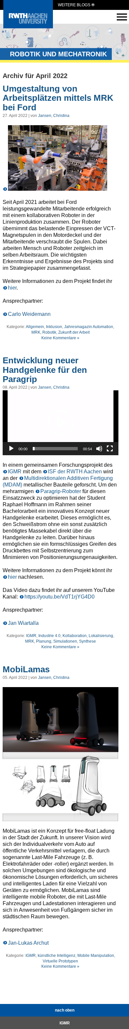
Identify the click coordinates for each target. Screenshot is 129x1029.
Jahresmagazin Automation (88, 326)
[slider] (55, 448)
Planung (43, 641)
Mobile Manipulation (95, 955)
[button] (60, 423)
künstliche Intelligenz (56, 955)
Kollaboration (75, 635)
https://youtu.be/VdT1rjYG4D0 (59, 596)
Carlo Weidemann (29, 314)
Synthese (87, 641)
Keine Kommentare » (60, 338)
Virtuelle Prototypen (60, 961)
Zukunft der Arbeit (74, 332)
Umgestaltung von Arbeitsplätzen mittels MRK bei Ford (58, 98)
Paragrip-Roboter (60, 491)
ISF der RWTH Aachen (75, 471)
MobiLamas (26, 669)
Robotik (49, 332)
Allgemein (35, 326)
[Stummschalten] (99, 448)
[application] (60, 422)
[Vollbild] (110, 448)
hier (12, 288)
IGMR (15, 471)
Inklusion (54, 326)
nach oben (64, 1010)
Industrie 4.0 (49, 635)
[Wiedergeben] (11, 448)
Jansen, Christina (53, 115)
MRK (35, 332)
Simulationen (65, 641)
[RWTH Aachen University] (28, 26)
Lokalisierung (101, 635)
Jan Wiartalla (23, 623)
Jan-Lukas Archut (28, 943)
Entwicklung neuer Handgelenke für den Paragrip (45, 369)
